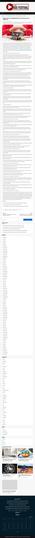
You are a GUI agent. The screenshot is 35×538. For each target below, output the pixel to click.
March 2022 (4, 327)
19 (13, 526)
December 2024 (5, 271)
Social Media (4, 412)
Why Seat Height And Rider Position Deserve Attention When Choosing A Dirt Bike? (15, 230)
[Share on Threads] (20, 210)
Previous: (10, 214)
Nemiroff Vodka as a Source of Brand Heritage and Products (11, 228)
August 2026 (5, 237)
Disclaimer (3, 443)
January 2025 (5, 269)
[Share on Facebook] (6, 210)
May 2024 (4, 283)
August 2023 (5, 298)
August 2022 (5, 318)
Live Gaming (4, 395)
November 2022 (5, 313)
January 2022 (5, 330)
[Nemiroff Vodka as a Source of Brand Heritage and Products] (9, 469)
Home (3, 440)
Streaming (4, 415)
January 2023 (5, 310)
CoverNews (24, 536)
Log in (4, 429)
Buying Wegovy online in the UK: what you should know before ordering (13, 225)
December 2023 (5, 291)
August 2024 (5, 278)
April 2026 (4, 244)
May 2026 (4, 242)
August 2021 (5, 339)
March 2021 (4, 347)
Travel (4, 422)
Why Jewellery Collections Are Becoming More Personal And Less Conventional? (14, 232)
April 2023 (4, 305)
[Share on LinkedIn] (10, 210)
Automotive (4, 361)
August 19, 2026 (26, 477)
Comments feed (5, 432)
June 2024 (4, 281)
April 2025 (4, 264)
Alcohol (4, 359)
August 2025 (5, 257)
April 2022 (4, 325)
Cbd (3, 364)
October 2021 (5, 335)
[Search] (32, 13)
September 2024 (5, 276)
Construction (5, 366)
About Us (3, 441)
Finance (4, 378)
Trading (4, 420)
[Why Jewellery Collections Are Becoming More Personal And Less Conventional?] (9, 485)
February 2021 (5, 349)
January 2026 (5, 249)
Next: (26, 214)
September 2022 (5, 317)
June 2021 (4, 342)
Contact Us (3, 439)
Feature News (5, 376)
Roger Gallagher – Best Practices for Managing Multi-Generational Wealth (16, 206)
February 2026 (5, 247)
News (3, 400)
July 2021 (4, 340)
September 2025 (5, 256)
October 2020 (5, 354)
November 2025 (5, 252)
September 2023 (5, 296)
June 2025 (4, 261)
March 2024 (4, 286)
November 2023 (5, 293)
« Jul (17, 531)
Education (4, 371)
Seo (3, 410)
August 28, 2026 (10, 461)
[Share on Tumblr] (18, 210)
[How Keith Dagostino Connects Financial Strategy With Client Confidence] (25, 453)
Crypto (4, 368)
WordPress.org (5, 434)
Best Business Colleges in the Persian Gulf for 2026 (12, 204)
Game (3, 381)
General (4, 385)
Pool (3, 405)
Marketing (4, 398)
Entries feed (4, 431)
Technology (4, 417)
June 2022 (4, 322)
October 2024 (5, 274)
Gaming (4, 383)
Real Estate (4, 407)
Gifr (3, 386)
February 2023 (5, 308)
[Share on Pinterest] (14, 210)
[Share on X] (8, 210)
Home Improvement (6, 390)
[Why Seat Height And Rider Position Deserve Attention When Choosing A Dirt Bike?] (25, 469)
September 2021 (5, 337)
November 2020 (5, 352)
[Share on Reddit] (16, 210)
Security (4, 408)
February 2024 (5, 288)
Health (4, 388)
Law (3, 393)
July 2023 (4, 300)
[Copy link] (22, 210)
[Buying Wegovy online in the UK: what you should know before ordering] (9, 453)
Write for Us (4, 444)
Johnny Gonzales (5, 461)
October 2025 (5, 254)
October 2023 (5, 295)
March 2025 (4, 266)
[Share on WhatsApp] (12, 210)
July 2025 (4, 259)
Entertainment (5, 373)
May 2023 (4, 303)
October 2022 (5, 315)
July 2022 (4, 320)
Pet (3, 403)
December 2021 (5, 332)
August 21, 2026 (10, 476)
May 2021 (4, 344)
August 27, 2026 (26, 461)
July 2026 (4, 239)
